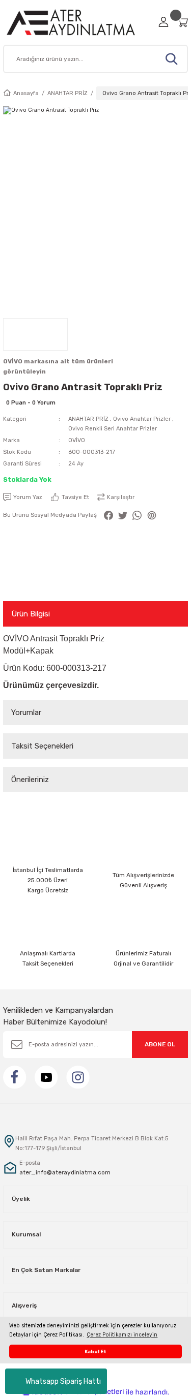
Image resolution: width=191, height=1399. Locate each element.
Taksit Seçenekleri (42, 746)
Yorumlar (26, 712)
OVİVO (76, 440)
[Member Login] (163, 22)
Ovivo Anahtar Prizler (142, 419)
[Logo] (77, 22)
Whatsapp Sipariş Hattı (63, 1381)
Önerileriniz (30, 779)
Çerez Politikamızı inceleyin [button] (122, 1334)
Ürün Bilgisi (30, 613)
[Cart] (182, 22)
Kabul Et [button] (95, 1351)
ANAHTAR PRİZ (88, 419)
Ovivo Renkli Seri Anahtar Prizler (112, 428)
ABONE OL (160, 1044)
